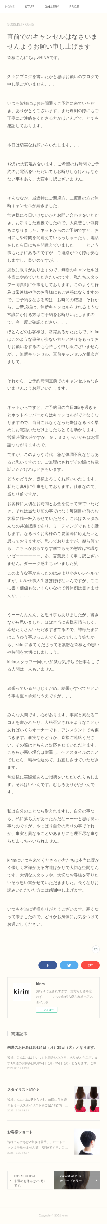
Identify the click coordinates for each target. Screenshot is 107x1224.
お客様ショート (20, 1131)
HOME (10, 6)
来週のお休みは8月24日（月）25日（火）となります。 (52, 1047)
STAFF (29, 6)
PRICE (74, 6)
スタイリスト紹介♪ (23, 1089)
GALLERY (52, 6)
